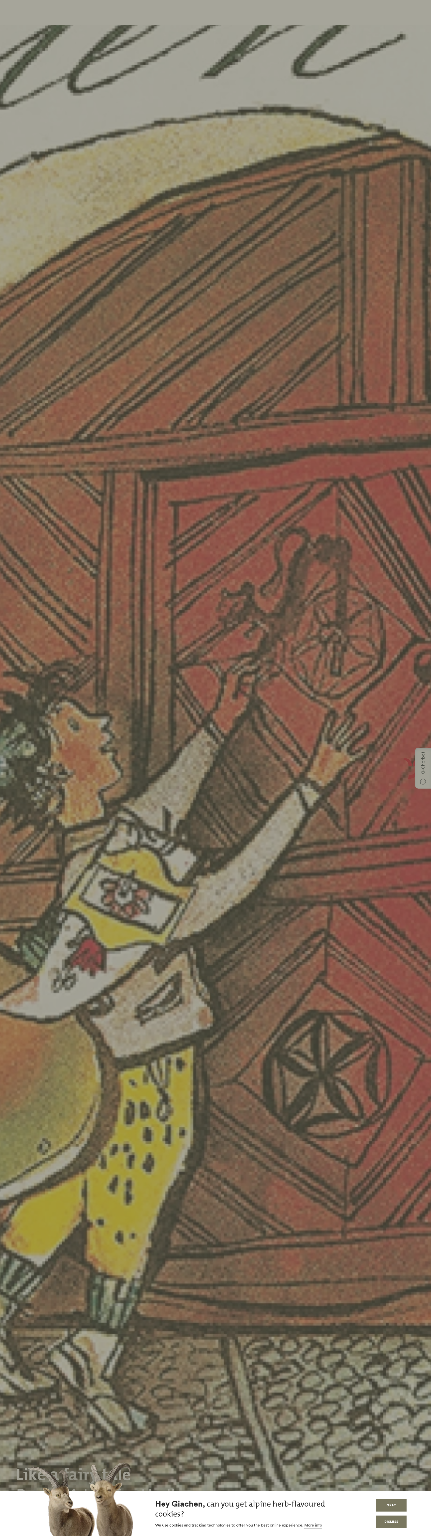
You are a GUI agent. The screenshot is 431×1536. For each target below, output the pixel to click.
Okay (391, 1505)
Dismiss (391, 1522)
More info (313, 1525)
